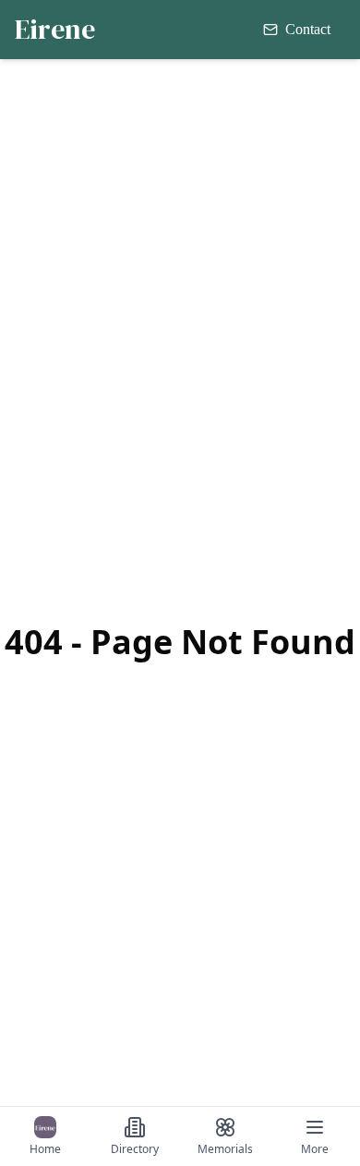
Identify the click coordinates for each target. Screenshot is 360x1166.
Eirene (55, 29)
